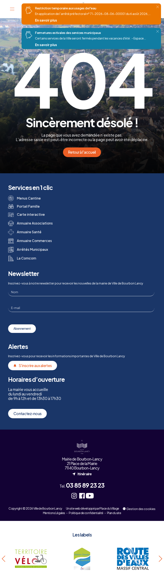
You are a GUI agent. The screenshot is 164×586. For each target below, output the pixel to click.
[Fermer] (157, 7)
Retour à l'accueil (82, 152)
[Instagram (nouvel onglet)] (74, 496)
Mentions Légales (54, 513)
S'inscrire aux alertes (35, 365)
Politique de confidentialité (86, 513)
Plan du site (114, 513)
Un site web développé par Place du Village (92, 508)
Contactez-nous (27, 413)
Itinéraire (82, 474)
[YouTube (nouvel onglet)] (90, 496)
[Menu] (12, 9)
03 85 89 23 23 (85, 485)
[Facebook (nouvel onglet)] (82, 496)
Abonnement (22, 328)
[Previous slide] (4, 559)
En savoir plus (46, 20)
